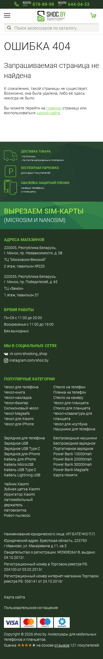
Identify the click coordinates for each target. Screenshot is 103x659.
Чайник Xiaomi (16, 484)
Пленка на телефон (69, 392)
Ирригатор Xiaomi (19, 494)
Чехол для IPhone (19, 424)
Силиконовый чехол (21, 408)
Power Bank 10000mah (72, 454)
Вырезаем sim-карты (44, 211)
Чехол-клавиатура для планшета (72, 416)
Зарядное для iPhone (22, 454)
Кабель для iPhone (20, 459)
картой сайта (48, 112)
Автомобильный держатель (18, 502)
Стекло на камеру (68, 397)
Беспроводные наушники (75, 438)
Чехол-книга (14, 392)
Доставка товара (36, 151)
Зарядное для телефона (24, 438)
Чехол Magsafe (17, 413)
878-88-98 (38, 4)
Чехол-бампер (16, 403)
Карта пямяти (65, 475)
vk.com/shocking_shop (28, 354)
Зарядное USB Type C (22, 448)
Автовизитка (15, 510)
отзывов (61, 645)
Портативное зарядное (73, 448)
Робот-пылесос (17, 515)
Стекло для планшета (71, 408)
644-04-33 (74, 4)
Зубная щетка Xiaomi (22, 489)
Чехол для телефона (21, 387)
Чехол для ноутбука (70, 424)
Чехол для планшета (71, 403)
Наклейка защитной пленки (45, 183)
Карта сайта (14, 597)
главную (53, 108)
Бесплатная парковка (40, 168)
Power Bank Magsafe (70, 470)
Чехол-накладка (18, 397)
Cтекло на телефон (69, 387)
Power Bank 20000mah (72, 459)
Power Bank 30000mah (72, 464)
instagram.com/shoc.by (29, 360)
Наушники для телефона (74, 429)
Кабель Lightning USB (22, 475)
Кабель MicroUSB (19, 464)
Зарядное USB (16, 443)
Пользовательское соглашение (31, 608)
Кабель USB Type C (20, 470)
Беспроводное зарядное (74, 443)
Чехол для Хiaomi (19, 419)
